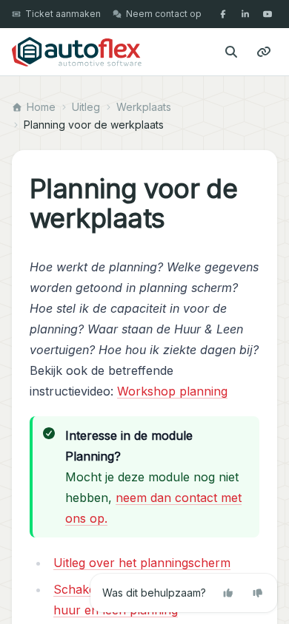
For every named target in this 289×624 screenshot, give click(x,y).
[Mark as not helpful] (258, 593)
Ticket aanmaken (63, 13)
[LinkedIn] (245, 14)
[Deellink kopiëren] (263, 51)
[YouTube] (267, 14)
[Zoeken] (231, 51)
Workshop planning (172, 391)
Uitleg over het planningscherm (141, 562)
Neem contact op (164, 13)
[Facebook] (223, 14)
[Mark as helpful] (228, 593)
